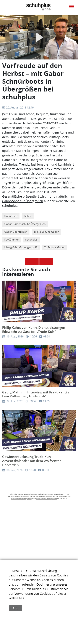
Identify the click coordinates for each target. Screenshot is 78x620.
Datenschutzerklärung (41, 571)
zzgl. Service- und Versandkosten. (52, 494)
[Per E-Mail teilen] (49, 261)
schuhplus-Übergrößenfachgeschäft (42, 183)
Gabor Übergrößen (15, 232)
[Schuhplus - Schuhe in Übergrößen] (39, 6)
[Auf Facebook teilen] (28, 261)
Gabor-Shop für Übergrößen (22, 201)
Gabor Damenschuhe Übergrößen (25, 224)
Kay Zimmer (11, 239)
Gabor (27, 216)
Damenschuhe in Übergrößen (21, 499)
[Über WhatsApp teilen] (42, 261)
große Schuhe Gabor (46, 232)
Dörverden (10, 216)
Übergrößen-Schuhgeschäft (21, 247)
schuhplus (31, 239)
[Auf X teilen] (35, 261)
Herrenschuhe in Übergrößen (46, 499)
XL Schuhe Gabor (54, 247)
